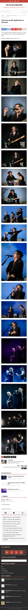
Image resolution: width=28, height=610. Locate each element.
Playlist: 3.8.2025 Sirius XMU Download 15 (12, 517)
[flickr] (18, 1)
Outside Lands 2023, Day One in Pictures (11, 523)
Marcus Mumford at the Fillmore (10, 526)
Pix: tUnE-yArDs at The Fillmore (15, 602)
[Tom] (2, 603)
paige (9, 25)
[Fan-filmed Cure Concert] (4, 491)
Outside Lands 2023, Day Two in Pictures (11, 521)
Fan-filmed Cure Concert (13, 489)
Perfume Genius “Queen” (16, 596)
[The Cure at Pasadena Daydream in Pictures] (4, 478)
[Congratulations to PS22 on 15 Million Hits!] (4, 484)
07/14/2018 (4, 25)
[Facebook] (13, 1)
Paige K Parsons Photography (7, 573)
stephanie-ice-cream (13, 584)
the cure (13, 456)
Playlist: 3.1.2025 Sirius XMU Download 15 (12, 519)
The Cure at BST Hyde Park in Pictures (11, 532)
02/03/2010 (10, 485)
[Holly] (2, 580)
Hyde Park (7, 456)
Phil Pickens (16, 485)
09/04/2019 (10, 478)
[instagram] (15, 1)
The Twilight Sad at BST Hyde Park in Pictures (12, 530)
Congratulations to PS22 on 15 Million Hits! (16, 483)
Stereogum (3, 568)
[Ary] (2, 586)
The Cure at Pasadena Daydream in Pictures (15, 477)
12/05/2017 (10, 490)
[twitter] (10, 1)
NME (2, 566)
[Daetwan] (2, 592)
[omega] (2, 598)
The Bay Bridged (4, 570)
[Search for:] (14, 11)
